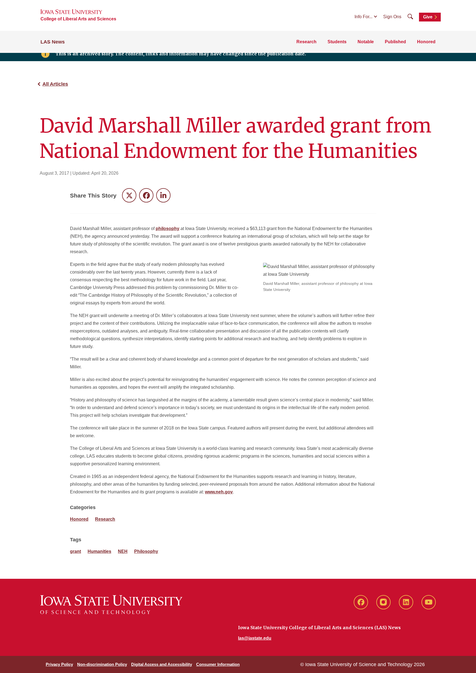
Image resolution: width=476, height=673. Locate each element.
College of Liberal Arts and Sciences (78, 19)
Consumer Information (218, 664)
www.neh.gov (219, 492)
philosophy (167, 228)
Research (306, 41)
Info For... (363, 16)
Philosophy (146, 551)
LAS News (52, 42)
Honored (426, 41)
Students (337, 41)
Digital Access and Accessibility (161, 664)
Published (395, 41)
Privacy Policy (59, 664)
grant (75, 551)
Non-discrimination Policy (102, 664)
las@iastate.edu (254, 638)
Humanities (99, 551)
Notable (366, 41)
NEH (123, 551)
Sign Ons (392, 16)
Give (427, 17)
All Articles (55, 84)
